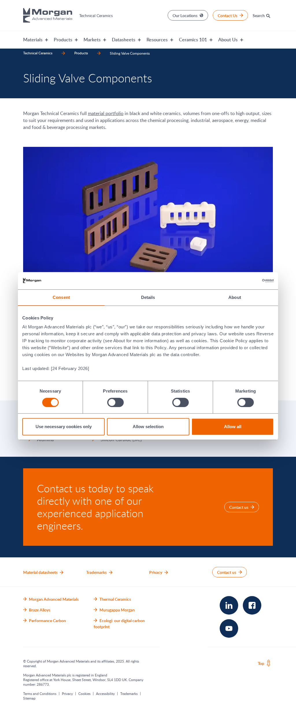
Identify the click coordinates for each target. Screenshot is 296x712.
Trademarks (129, 693)
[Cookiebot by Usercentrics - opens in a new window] (248, 280)
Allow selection (148, 426)
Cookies (84, 693)
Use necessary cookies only (64, 426)
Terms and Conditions (39, 693)
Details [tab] (148, 297)
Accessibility (105, 693)
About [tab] (234, 297)
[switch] (115, 402)
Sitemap (29, 698)
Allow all (232, 426)
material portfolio (105, 113)
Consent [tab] (61, 297)
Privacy (67, 693)
